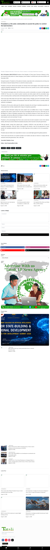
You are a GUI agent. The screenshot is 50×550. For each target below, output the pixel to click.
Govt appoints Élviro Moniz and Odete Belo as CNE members (41, 203)
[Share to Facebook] (40, 28)
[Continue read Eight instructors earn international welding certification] (8, 194)
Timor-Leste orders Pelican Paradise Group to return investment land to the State (12, 491)
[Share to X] (44, 28)
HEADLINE (20, 200)
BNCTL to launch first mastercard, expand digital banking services (11, 514)
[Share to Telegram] (48, 28)
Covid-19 (3, 148)
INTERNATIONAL (12, 452)
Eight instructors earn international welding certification (8, 203)
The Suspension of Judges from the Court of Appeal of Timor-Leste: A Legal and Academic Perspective (37, 491)
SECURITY (19, 6)
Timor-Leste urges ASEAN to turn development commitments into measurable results (21, 454)
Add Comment (5, 234)
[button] (6, 548)
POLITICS (15, 6)
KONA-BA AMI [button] (26, 2)
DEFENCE (24, 6)
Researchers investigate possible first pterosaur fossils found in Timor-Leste (37, 514)
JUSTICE (28, 6)
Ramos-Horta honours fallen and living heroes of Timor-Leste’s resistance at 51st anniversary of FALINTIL (40, 186)
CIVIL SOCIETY (41, 6)
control (13, 148)
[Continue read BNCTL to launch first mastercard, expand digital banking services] (12, 503)
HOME (2, 6)
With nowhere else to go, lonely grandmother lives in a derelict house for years (24, 186)
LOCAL (5, 6)
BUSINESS (4, 511)
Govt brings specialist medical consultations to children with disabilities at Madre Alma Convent (24, 203)
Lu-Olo (8, 148)
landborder (18, 148)
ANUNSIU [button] (17, 2)
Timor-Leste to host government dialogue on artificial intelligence (7, 186)
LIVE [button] (34, 2)
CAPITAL (35, 6)
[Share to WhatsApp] (46, 28)
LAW (32, 6)
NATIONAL (10, 6)
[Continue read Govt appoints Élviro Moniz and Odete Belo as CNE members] (41, 194)
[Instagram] (42, 28)
